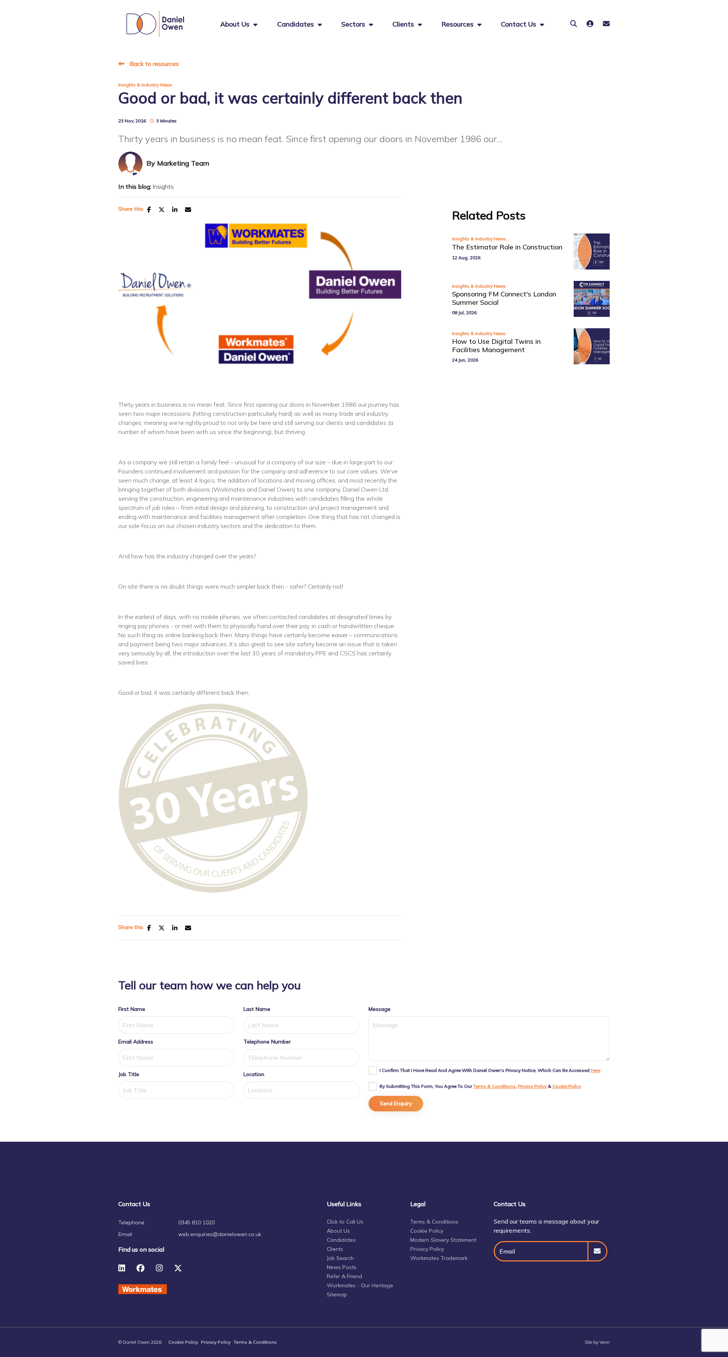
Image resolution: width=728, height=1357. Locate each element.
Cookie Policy (566, 1086)
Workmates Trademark (439, 1258)
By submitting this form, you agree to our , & (480, 1086)
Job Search (340, 1258)
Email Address (135, 1041)
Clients (404, 24)
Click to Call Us (345, 1221)
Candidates (296, 24)
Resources (458, 24)
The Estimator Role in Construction (507, 247)
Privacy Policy (532, 1086)
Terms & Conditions (494, 1086)
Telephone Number (267, 1041)
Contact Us (519, 24)
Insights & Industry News (145, 85)
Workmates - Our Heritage (360, 1285)
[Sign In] (590, 23)
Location (253, 1074)
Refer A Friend (344, 1276)
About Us (338, 1230)
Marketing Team (183, 163)
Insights (163, 186)
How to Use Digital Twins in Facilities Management (496, 345)
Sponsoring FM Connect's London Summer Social (504, 298)
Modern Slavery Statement (443, 1239)
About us (235, 24)
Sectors (354, 24)
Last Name (256, 1009)
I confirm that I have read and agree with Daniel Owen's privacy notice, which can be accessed (490, 1070)
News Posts (341, 1267)
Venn (604, 1342)
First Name (131, 1009)
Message (380, 1009)
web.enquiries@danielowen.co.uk (219, 1234)
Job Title (128, 1074)
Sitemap (337, 1294)
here (595, 1070)
